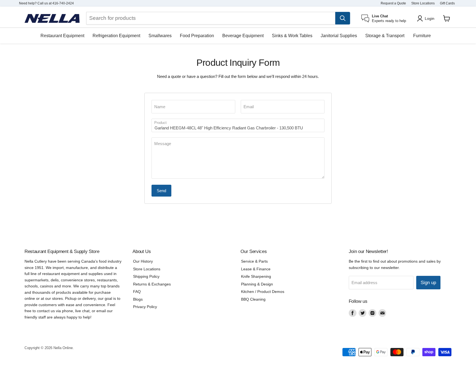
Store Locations (423, 3)
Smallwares (160, 35)
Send (161, 190)
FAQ (137, 291)
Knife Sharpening (256, 276)
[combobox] (210, 18)
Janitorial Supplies (339, 35)
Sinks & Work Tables (292, 35)
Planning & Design (257, 284)
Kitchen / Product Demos (262, 291)
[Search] (342, 18)
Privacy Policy (145, 306)
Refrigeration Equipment (116, 35)
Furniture (422, 35)
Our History (143, 261)
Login (429, 18)
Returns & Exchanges (152, 284)
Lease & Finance (256, 269)
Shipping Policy (146, 276)
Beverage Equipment (243, 35)
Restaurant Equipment (62, 35)
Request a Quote (393, 3)
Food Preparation (197, 35)
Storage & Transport (384, 35)
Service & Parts (254, 261)
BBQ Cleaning (253, 299)
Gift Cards (447, 3)
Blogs (138, 299)
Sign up (428, 282)
